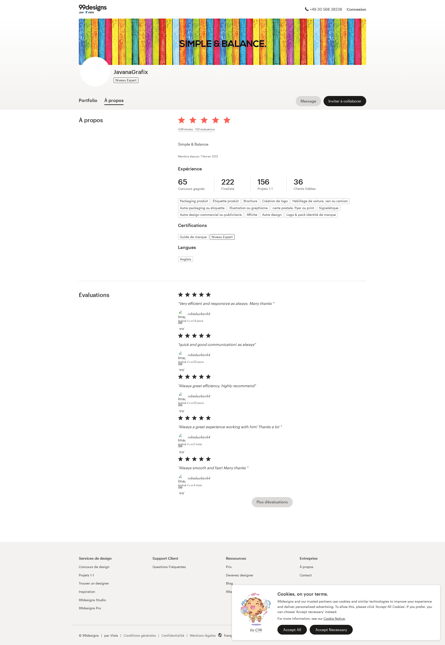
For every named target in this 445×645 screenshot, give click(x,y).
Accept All (292, 629)
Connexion (356, 9)
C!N (258, 630)
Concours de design (94, 567)
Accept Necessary (331, 629)
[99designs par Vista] (93, 9)
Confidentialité (173, 635)
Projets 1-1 (86, 575)
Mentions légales (203, 635)
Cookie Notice (334, 618)
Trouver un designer (94, 583)
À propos (306, 567)
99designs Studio (92, 600)
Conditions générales (140, 635)
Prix (229, 567)
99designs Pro (90, 608)
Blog (229, 583)
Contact (306, 575)
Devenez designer (239, 575)
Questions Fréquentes (169, 567)
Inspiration (87, 592)
